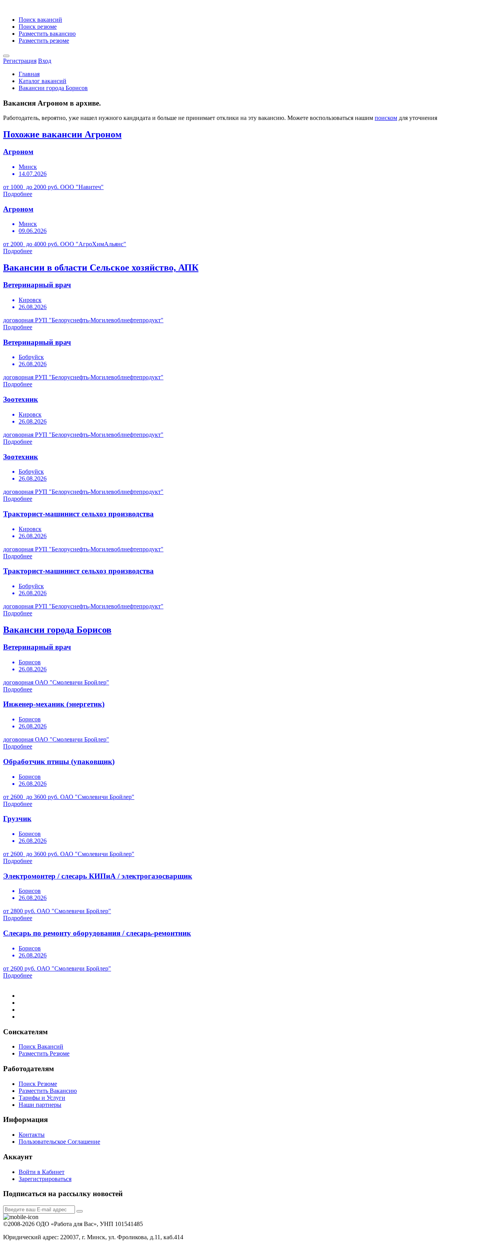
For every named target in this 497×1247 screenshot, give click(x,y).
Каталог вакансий (42, 81)
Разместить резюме (44, 40)
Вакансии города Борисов (53, 88)
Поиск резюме (38, 26)
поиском (386, 118)
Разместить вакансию (47, 33)
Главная (29, 74)
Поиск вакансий (40, 19)
